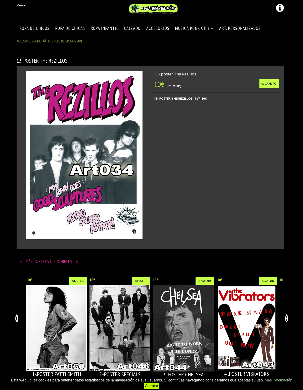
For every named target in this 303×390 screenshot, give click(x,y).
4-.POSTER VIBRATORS (246, 373)
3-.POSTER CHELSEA (183, 374)
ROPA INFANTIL (104, 28)
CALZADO (132, 28)
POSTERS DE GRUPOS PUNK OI (67, 41)
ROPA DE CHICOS (34, 28)
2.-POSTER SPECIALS (120, 374)
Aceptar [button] (151, 386)
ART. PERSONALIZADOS (240, 28)
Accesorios (157, 28)
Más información (278, 380)
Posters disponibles (53, 261)
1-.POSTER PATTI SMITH (56, 374)
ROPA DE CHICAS (70, 28)
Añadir (78, 281)
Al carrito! (269, 83)
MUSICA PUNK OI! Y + (194, 28)
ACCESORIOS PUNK (29, 41)
